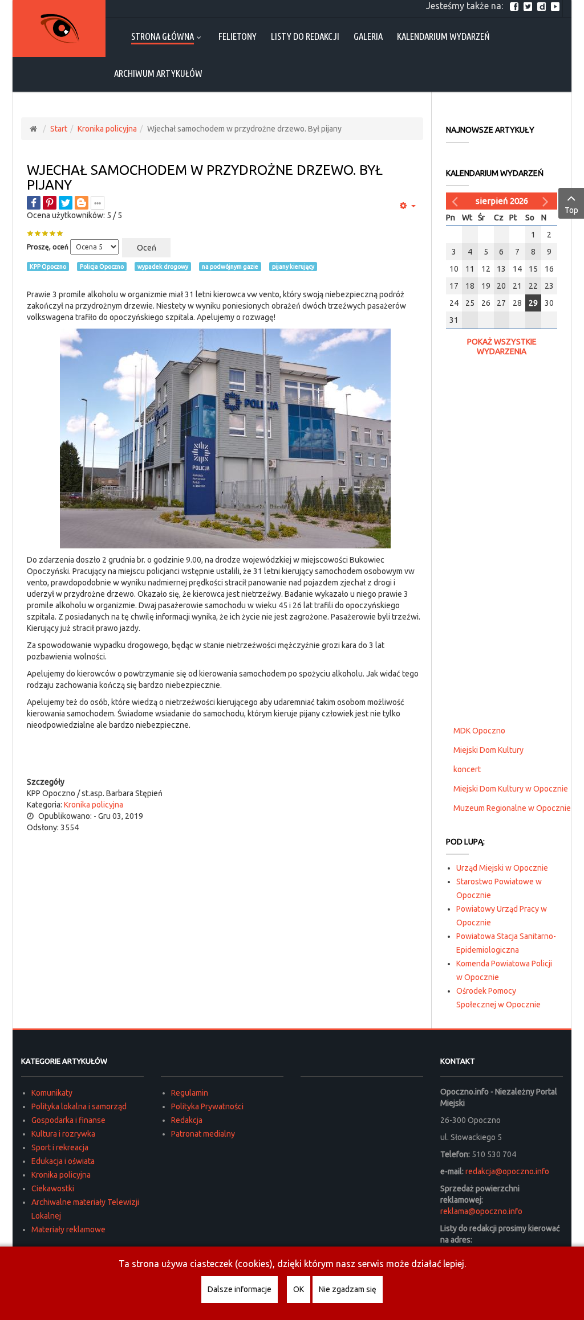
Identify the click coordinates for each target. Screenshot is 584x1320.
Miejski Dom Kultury (488, 750)
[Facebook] (515, 6)
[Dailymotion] (543, 6)
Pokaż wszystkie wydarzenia (502, 346)
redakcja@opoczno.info (507, 1171)
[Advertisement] (225, 753)
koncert (467, 769)
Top (571, 210)
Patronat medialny (203, 1133)
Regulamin (189, 1092)
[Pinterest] (49, 203)
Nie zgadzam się (347, 1289)
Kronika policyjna (107, 128)
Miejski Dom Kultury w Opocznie (510, 788)
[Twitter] (529, 6)
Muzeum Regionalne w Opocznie (512, 808)
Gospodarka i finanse (68, 1120)
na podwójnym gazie (230, 266)
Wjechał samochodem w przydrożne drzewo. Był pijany (205, 177)
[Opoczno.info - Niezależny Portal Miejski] (59, 28)
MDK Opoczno (479, 730)
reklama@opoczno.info (481, 1211)
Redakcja (186, 1120)
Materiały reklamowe (68, 1229)
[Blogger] (81, 203)
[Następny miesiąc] (547, 201)
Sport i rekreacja (59, 1147)
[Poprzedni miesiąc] (456, 201)
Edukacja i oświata (63, 1161)
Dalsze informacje (239, 1289)
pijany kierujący (293, 266)
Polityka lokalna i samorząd (79, 1106)
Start (58, 128)
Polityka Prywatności (207, 1106)
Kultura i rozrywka (63, 1133)
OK (298, 1289)
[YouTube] (556, 6)
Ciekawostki (52, 1188)
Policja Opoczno (102, 266)
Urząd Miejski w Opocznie (502, 867)
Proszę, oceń (47, 247)
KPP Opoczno (48, 266)
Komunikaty (51, 1092)
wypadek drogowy (162, 266)
